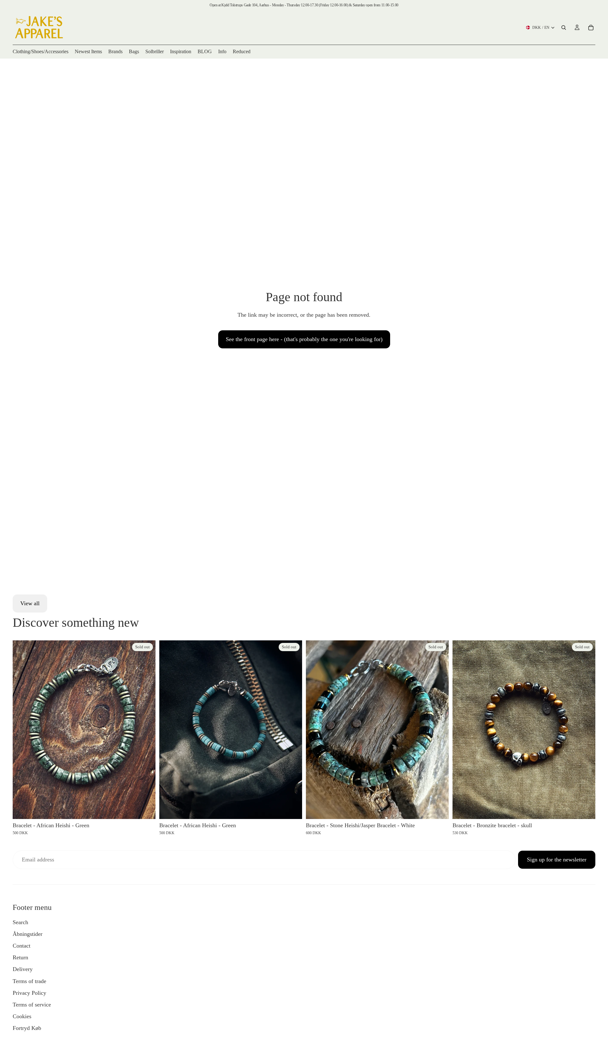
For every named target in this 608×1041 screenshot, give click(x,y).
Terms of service (32, 1004)
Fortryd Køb (27, 1028)
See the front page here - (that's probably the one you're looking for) (304, 339)
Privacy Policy (29, 993)
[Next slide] (145, 730)
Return (20, 957)
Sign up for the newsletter (556, 859)
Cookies (22, 1016)
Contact (21, 946)
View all (30, 603)
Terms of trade (29, 981)
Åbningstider (27, 934)
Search (20, 922)
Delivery (23, 969)
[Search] (564, 28)
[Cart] (591, 28)
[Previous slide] (22, 730)
